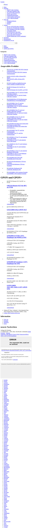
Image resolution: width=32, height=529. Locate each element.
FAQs (5, 323)
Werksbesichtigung (11, 21)
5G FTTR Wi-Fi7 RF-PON (13, 32)
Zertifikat (9, 22)
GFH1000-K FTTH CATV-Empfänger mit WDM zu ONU (16, 236)
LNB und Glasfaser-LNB (13, 11)
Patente (8, 23)
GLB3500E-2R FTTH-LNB (14, 159)
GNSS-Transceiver (20, 334)
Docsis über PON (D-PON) (14, 35)
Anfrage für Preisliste (6, 330)
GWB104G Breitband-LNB (14, 169)
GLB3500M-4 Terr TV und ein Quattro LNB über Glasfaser (16, 96)
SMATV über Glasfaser (12, 10)
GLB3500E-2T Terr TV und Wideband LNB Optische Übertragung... (16, 154)
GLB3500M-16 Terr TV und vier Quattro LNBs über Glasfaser (17, 120)
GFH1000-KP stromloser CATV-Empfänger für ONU (17, 262)
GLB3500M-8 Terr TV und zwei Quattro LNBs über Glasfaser (17, 113)
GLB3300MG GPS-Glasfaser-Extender (16, 173)
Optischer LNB (4, 334)
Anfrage (9, 204)
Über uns (6, 19)
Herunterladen (7, 39)
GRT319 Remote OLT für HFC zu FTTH (17, 90)
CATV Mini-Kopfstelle (12, 18)
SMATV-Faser (12, 334)
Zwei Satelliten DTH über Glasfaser (16, 29)
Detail (12, 204)
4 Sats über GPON (11, 30)
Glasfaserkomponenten (12, 15)
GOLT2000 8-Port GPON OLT (17, 210)
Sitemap (8, 333)
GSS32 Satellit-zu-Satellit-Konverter (16, 84)
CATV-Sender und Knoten (13, 16)
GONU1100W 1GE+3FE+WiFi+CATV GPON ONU (17, 287)
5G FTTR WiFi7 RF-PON (13, 12)
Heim (5, 7)
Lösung (5, 25)
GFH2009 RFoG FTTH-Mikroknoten (16, 100)
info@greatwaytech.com (12, 313)
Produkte (6, 8)
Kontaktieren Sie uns (9, 40)
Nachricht (6, 37)
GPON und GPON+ (12, 14)
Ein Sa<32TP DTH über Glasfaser (15, 26)
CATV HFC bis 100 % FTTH (14, 33)
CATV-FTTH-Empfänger (10, 335)
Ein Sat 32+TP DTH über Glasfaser (15, 28)
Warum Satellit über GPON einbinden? (16, 36)
